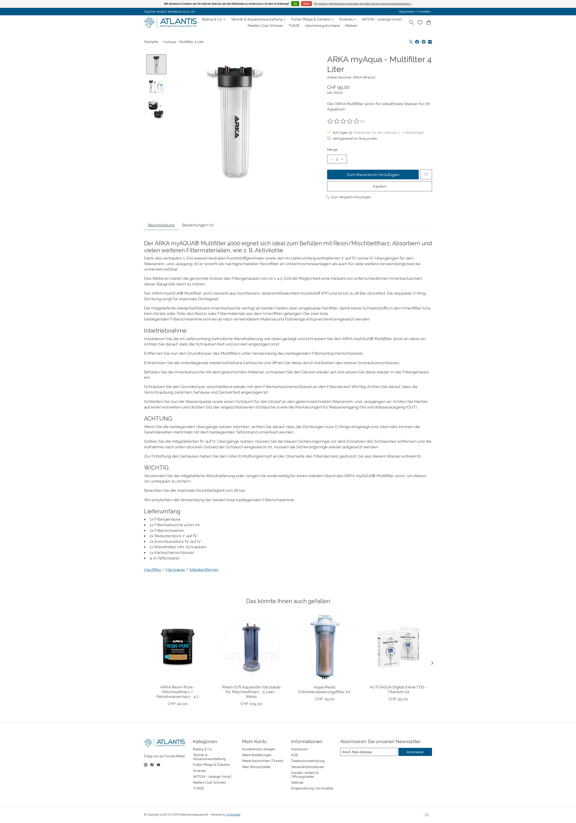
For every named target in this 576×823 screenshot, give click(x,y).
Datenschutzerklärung (308, 761)
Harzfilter (153, 569)
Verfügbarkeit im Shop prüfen (355, 138)
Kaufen (379, 186)
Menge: (332, 149)
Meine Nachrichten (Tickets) (262, 761)
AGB (294, 755)
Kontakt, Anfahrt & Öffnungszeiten (305, 774)
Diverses (199, 771)
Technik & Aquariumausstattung (209, 757)
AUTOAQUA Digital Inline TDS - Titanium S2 (398, 689)
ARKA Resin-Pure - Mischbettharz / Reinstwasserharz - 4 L (177, 692)
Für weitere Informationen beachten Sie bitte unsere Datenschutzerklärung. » (363, 3)
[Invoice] (427, 815)
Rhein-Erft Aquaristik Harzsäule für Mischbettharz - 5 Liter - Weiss (251, 692)
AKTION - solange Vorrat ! (382, 19)
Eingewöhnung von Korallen (312, 788)
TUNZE (294, 26)
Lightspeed (233, 814)
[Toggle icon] (411, 22)
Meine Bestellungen (257, 755)
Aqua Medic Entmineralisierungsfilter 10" (324, 689)
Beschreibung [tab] (161, 225)
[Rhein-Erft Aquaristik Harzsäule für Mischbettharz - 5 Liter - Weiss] (251, 647)
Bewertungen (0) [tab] (198, 225)
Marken (351, 26)
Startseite (151, 42)
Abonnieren (415, 752)
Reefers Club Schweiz (265, 26)
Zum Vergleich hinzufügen (351, 197)
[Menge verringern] (332, 159)
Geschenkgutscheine (322, 26)
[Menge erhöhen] (342, 159)
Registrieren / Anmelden (415, 11)
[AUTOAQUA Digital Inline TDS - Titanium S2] (398, 647)
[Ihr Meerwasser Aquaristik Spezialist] (171, 22)
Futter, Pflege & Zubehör (211, 765)
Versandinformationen (307, 767)
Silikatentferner (204, 569)
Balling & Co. (202, 749)
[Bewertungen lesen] (343, 121)
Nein (306, 3)
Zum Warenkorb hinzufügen (372, 174)
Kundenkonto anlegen (258, 749)
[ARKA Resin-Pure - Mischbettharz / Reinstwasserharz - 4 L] (177, 647)
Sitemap (297, 782)
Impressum (299, 749)
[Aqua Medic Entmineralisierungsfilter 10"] (324, 647)
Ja (295, 3)
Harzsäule (175, 569)
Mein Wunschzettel (256, 767)
